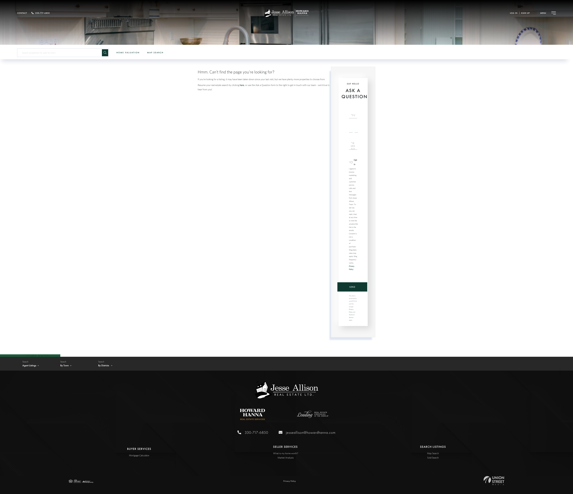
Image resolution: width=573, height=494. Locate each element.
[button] (105, 52)
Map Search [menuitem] (433, 453)
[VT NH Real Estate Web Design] (494, 480)
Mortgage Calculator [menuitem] (139, 455)
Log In (513, 13)
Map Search (155, 52)
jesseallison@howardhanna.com (311, 432)
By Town (64, 365)
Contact (22, 13)
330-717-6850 (42, 13)
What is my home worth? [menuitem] (285, 453)
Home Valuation (128, 52)
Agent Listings (29, 365)
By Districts (104, 365)
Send (352, 287)
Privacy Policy (289, 481)
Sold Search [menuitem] (433, 457)
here (242, 85)
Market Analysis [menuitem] (286, 457)
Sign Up (525, 13)
